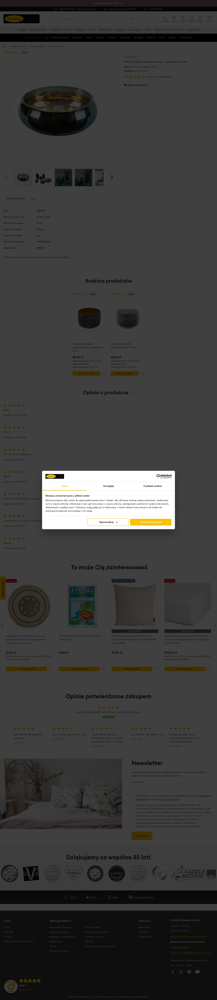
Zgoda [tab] (64, 486)
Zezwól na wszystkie (151, 522)
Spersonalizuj (106, 522)
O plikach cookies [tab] (152, 486)
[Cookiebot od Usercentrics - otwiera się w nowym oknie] (159, 476)
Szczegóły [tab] (108, 486)
